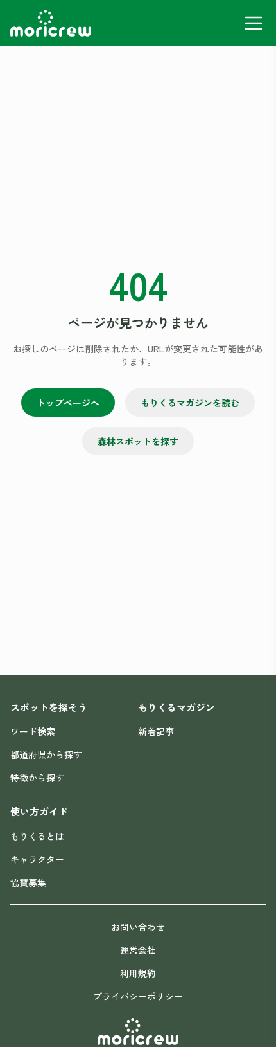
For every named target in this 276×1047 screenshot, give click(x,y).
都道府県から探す (46, 754)
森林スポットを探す (138, 441)
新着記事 (156, 731)
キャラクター (37, 859)
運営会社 (138, 949)
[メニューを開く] (253, 23)
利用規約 (138, 973)
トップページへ (68, 402)
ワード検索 (32, 731)
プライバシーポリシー (138, 996)
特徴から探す (37, 777)
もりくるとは (37, 836)
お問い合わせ (138, 926)
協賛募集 (28, 882)
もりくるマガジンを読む (190, 402)
